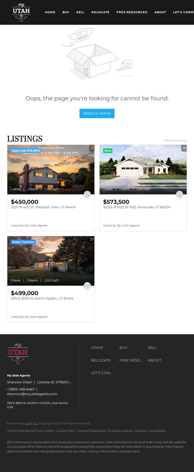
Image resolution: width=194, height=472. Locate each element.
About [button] (160, 12)
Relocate (101, 12)
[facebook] (12, 459)
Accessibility (157, 430)
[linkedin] (26, 459)
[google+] (81, 459)
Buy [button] (65, 12)
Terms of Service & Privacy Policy (30, 430)
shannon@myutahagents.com (32, 394)
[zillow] (40, 459)
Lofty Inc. (31, 423)
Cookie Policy (65, 430)
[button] (21, 12)
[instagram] (54, 459)
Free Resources (132, 12)
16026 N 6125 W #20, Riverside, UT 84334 (136, 207)
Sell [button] (80, 12)
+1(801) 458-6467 (21, 389)
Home (50, 12)
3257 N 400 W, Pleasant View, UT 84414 (43, 207)
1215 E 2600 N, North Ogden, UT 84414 (42, 298)
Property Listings (120, 430)
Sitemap (140, 430)
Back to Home (97, 113)
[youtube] (67, 459)
